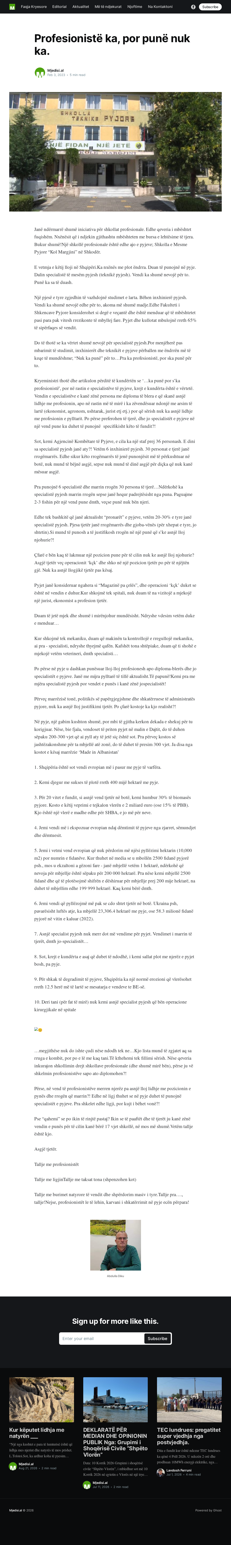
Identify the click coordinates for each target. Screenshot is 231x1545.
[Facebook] (193, 6)
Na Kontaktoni (160, 6)
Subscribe (210, 7)
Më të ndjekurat (108, 6)
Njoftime (134, 6)
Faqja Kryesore (34, 6)
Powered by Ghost (208, 1510)
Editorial (59, 6)
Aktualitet (80, 6)
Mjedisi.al (55, 70)
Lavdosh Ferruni (179, 1470)
